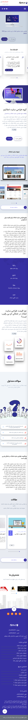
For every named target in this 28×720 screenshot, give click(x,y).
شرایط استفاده (23, 678)
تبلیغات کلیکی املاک (22, 656)
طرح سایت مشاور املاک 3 (20, 685)
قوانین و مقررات (23, 675)
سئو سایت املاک (22, 651)
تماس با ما (24, 670)
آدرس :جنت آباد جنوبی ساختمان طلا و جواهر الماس (15, 637)
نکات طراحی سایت (22, 531)
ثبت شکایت (24, 672)
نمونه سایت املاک (22, 648)
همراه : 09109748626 (14, 630)
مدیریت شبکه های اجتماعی (20, 658)
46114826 (5, 2)
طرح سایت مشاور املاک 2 (20, 683)
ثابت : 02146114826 (14, 633)
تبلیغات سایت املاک (21, 653)
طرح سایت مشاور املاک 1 (20, 680)
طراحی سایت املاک (22, 646)
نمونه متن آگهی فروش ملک (20, 661)
